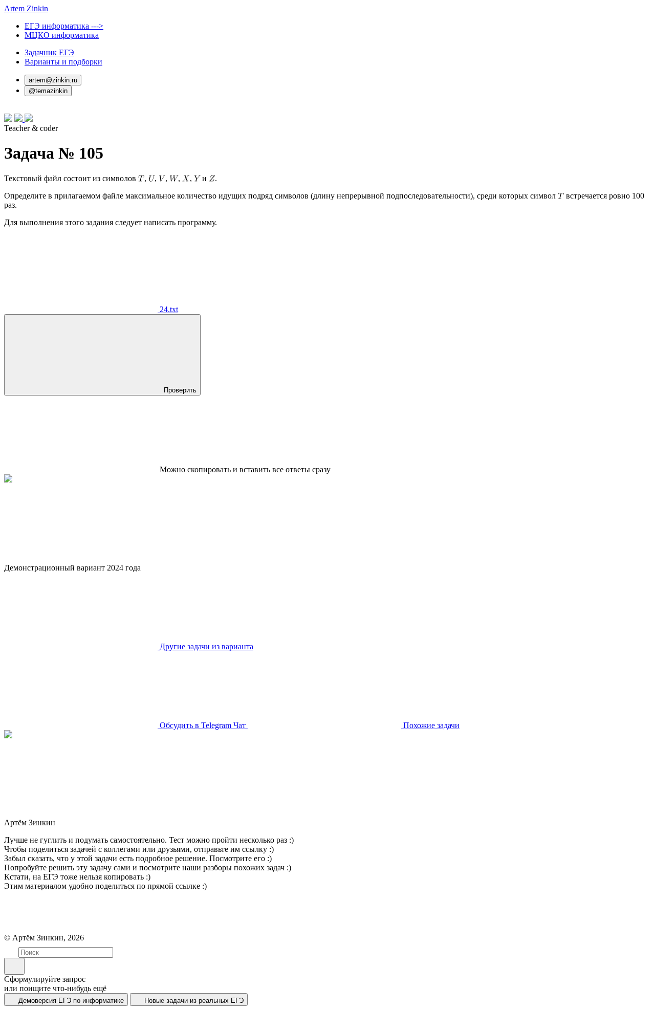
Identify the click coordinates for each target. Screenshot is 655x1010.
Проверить (179, 390)
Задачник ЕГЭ (49, 52)
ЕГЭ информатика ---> (64, 25)
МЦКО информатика (62, 35)
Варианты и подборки (63, 61)
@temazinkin (48, 91)
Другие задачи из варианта (205, 646)
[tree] (141, 178)
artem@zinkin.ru (53, 80)
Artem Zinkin (26, 8)
